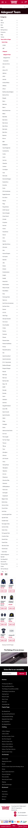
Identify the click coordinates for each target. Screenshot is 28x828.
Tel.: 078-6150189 (22, 812)
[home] (0, 9)
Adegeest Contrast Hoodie (11, 602)
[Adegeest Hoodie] (3, 615)
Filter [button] (14, 825)
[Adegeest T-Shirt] (3, 631)
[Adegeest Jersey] (3, 597)
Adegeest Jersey (3, 602)
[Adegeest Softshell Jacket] (3, 581)
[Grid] (1, 574)
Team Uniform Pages (6, 9)
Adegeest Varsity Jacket (11, 586)
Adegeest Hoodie (3, 619)
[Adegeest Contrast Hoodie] (11, 597)
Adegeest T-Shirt (3, 635)
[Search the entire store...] (25, 7)
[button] (3, 590)
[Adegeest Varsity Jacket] (11, 581)
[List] (6, 574)
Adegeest (20, 9)
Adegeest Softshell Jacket (3, 586)
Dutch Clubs (14, 9)
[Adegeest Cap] (11, 615)
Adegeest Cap (11, 619)
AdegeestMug (11, 635)
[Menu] (2, 2)
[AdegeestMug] (11, 631)
